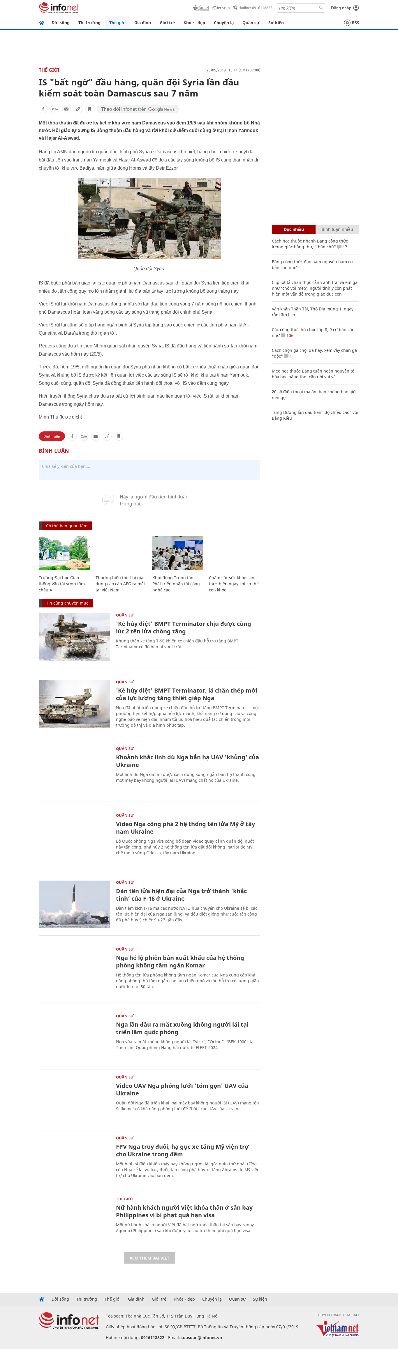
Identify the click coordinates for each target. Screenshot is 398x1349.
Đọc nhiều (294, 229)
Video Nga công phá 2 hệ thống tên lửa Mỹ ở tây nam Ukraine (185, 827)
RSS (355, 22)
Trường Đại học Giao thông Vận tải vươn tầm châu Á (62, 584)
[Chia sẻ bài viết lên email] (66, 109)
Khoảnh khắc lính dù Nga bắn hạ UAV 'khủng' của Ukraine (187, 761)
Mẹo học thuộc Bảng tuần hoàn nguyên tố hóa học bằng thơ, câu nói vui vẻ (313, 374)
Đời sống (61, 22)
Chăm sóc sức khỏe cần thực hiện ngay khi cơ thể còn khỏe (234, 584)
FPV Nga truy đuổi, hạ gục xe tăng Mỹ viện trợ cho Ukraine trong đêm (182, 1150)
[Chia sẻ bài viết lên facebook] (43, 109)
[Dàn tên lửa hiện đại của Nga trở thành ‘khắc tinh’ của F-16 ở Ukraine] (74, 904)
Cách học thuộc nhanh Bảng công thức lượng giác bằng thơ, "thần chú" (310, 244)
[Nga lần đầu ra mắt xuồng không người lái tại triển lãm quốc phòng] (74, 1038)
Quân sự (251, 22)
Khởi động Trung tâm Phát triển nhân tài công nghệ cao (176, 584)
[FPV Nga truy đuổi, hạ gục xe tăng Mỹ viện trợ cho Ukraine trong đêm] (74, 1160)
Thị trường (89, 22)
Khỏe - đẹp (194, 22)
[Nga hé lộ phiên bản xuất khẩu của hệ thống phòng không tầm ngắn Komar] (74, 971)
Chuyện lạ (224, 22)
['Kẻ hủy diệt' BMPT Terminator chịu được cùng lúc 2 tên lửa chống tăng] (74, 637)
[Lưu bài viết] (89, 109)
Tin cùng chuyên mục (67, 603)
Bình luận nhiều (337, 229)
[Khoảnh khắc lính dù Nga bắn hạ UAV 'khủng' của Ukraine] (74, 770)
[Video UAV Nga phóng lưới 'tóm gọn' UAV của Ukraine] (74, 1099)
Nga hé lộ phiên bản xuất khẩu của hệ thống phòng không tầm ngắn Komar (180, 961)
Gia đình (142, 22)
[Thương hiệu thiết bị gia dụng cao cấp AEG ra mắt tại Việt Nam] (121, 553)
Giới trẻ (167, 22)
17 (344, 247)
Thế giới (117, 22)
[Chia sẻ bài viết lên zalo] (54, 109)
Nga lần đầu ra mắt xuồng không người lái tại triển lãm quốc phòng (182, 1028)
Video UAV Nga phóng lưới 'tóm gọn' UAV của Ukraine (182, 1089)
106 (289, 335)
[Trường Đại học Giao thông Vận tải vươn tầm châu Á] (64, 553)
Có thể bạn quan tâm (66, 525)
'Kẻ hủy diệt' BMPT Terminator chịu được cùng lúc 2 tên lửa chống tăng (183, 627)
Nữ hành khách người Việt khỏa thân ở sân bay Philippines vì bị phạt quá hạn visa (184, 1211)
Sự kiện (276, 22)
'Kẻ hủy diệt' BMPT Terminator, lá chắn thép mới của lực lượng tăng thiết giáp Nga (186, 694)
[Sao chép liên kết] (78, 109)
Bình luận (51, 436)
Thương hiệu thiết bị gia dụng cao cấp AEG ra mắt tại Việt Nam (120, 584)
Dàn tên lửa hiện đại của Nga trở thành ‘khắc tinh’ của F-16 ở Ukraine (181, 894)
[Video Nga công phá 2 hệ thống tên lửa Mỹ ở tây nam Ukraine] (74, 837)
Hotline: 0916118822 (255, 7)
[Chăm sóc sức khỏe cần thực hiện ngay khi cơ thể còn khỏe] (234, 553)
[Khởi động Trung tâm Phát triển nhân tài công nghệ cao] (177, 553)
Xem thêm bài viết (149, 1258)
